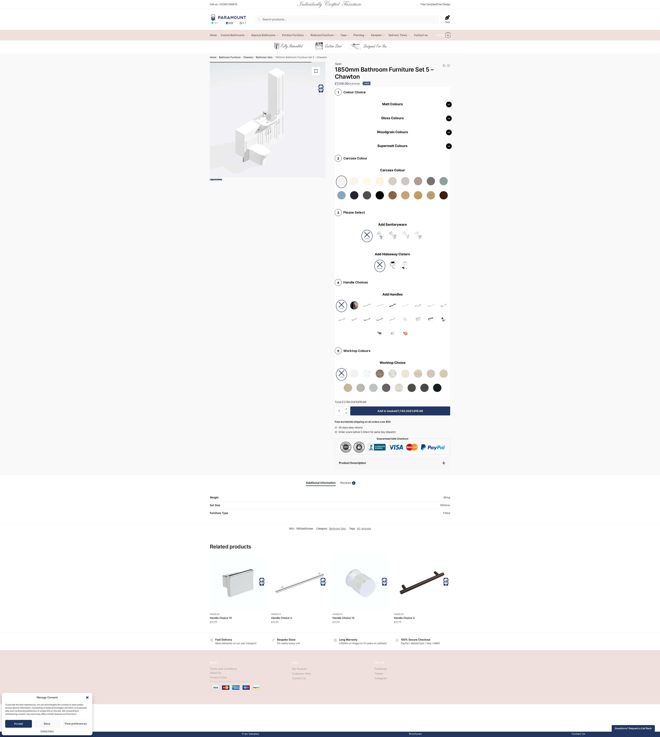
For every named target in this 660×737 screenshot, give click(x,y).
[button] (87, 697)
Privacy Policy (218, 677)
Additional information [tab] (321, 482)
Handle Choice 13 (343, 618)
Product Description (352, 463)
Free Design (443, 4)
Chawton (248, 57)
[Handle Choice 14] (238, 583)
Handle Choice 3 (404, 618)
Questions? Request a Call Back (633, 728)
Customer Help (301, 673)
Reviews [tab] (347, 482)
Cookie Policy (47, 731)
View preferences (76, 723)
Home (213, 57)
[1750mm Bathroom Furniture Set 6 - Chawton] (444, 65)
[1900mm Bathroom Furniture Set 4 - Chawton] (448, 65)
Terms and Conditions (223, 668)
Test (447, 22)
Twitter (379, 673)
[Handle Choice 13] (361, 583)
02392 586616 (228, 4)
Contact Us (299, 678)
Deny (47, 723)
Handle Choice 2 (281, 618)
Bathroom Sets (264, 57)
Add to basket (400, 411)
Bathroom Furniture (230, 57)
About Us (215, 672)
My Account (299, 668)
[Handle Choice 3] (422, 583)
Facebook (381, 668)
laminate (366, 528)
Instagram (381, 678)
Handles (214, 614)
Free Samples (428, 4)
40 (358, 528)
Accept (18, 723)
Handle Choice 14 (221, 618)
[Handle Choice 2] (299, 583)
